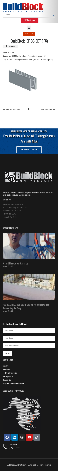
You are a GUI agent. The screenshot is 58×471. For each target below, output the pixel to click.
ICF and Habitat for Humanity (15, 263)
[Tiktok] (36, 437)
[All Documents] (29, 109)
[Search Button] (52, 14)
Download (12, 46)
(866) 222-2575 (14, 447)
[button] (29, 28)
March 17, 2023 (29, 34)
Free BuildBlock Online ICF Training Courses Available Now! (29, 138)
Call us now (13, 445)
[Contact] (6, 446)
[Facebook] (7, 437)
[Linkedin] (14, 437)
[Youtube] (29, 437)
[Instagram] (22, 437)
